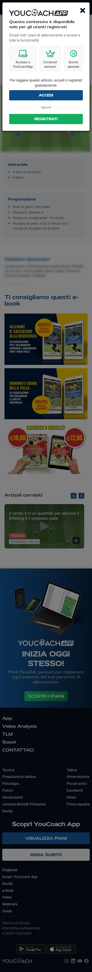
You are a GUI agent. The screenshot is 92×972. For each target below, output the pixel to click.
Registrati (46, 119)
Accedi (46, 95)
